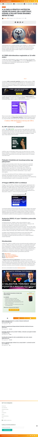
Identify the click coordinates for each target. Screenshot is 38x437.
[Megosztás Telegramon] (18, 22)
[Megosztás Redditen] (20, 22)
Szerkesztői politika (5, 409)
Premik (10, 334)
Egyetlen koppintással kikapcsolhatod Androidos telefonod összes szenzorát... (17, 327)
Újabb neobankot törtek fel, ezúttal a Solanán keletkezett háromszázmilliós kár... (15, 321)
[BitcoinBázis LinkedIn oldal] (26, 1)
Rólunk (3, 414)
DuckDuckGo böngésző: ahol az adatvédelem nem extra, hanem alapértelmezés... (17, 338)
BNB (5, 3)
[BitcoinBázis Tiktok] (30, 1)
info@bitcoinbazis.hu (7, 420)
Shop (3, 417)
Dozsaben (5, 18)
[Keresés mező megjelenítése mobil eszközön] (33, 1)
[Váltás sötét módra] (34, 1)
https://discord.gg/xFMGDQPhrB (11, 256)
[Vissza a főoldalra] (6, 1)
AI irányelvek (4, 412)
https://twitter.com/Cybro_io (10, 254)
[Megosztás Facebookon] (15, 22)
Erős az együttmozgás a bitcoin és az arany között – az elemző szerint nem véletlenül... (18, 343)
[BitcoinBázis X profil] (20, 1)
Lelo (9, 323)
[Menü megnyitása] (36, 1)
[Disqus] (19, 360)
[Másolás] (22, 22)
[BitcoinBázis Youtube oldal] (24, 1)
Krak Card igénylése (14, 309)
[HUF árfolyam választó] (36, 3)
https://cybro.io (8, 253)
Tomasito (10, 339)
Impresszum (4, 405)
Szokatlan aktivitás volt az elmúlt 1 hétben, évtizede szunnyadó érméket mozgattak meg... (19, 332)
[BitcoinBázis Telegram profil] (28, 1)
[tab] (7, 318)
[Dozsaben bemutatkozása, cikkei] (2, 18)
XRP (25, 3)
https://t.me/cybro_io (10, 257)
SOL (15, 3)
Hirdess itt (25, 78)
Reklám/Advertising (5, 416)
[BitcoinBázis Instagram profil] (22, 1)
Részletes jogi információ (22, 267)
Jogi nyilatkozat (4, 407)
